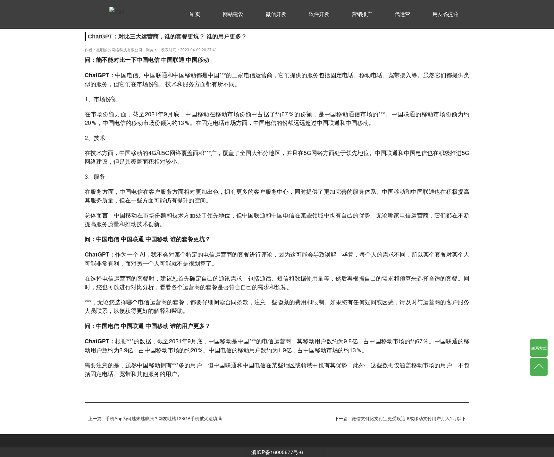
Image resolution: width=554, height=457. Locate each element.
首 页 (194, 14)
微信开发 (276, 14)
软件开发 (319, 14)
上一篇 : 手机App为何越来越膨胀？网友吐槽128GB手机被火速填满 (155, 418)
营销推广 (362, 14)
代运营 (402, 14)
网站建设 (233, 14)
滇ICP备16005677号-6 (277, 452)
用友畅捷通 (445, 14)
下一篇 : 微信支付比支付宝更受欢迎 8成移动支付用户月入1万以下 (400, 418)
